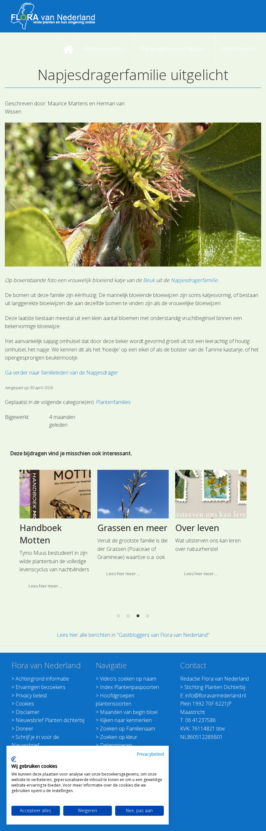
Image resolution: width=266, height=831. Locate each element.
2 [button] (128, 615)
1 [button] (118, 615)
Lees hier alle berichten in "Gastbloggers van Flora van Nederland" (133, 634)
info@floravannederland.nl (215, 695)
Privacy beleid (31, 695)
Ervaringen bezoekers (41, 687)
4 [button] (147, 615)
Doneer (24, 728)
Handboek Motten (40, 534)
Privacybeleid (150, 754)
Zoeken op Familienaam (127, 728)
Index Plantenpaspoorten (129, 687)
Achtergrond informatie (42, 678)
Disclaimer (28, 712)
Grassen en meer (132, 528)
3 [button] (138, 615)
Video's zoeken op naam (128, 678)
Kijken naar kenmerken (126, 720)
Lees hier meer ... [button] (45, 586)
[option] (55, 532)
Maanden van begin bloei (129, 712)
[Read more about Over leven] (211, 494)
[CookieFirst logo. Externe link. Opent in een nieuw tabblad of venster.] (13, 759)
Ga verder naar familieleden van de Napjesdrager (61, 372)
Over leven (197, 528)
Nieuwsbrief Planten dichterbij (50, 720)
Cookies (25, 703)
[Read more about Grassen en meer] (133, 494)
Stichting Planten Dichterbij (214, 687)
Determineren (116, 745)
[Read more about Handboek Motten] (55, 494)
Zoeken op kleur (118, 737)
